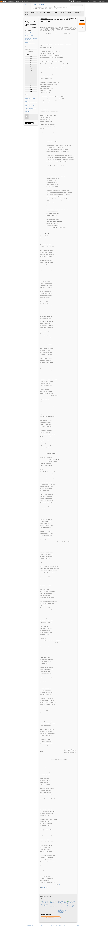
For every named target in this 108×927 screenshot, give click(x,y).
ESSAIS (48, 12)
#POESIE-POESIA (44, 887)
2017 (31, 74)
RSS (26, 118)
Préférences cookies (81, 925)
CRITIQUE (55, 12)
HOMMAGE (27, 42)
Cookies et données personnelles (69, 925)
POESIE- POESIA (34, 12)
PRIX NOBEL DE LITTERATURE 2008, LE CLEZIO (31, 103)
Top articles (43, 925)
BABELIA (26, 101)
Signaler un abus (54, 925)
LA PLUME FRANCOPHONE (30, 98)
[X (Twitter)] (71, 1)
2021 (31, 66)
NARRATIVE (42, 12)
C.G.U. (60, 925)
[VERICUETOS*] (27, 6)
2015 (31, 77)
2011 (31, 85)
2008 (31, 91)
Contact (27, 14)
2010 (31, 87)
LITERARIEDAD (28, 99)
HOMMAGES (61, 12)
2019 (31, 70)
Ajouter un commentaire (50, 917)
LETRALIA (26, 106)
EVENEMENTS (70, 12)
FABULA (26, 96)
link (59, 884)
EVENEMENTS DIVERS (29, 40)
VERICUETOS (30, 925)
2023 (31, 62)
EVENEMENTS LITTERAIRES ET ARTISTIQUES (31, 39)
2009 (31, 89)
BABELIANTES (27, 111)
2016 (31, 76)
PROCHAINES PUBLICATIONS (30, 43)
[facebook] (69, 1)
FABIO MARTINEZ (28, 109)
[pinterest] (73, 1)
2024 (31, 60)
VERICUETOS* (38, 4)
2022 (31, 64)
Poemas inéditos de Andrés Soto (47, 890)
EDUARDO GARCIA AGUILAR (30, 108)
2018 (31, 72)
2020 (31, 68)
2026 (31, 56)
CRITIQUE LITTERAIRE (29, 35)
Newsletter (77, 12)
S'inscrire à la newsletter (45, 896)
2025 (31, 58)
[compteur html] (29, 123)
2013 (31, 81)
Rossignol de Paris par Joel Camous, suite (67, 890)
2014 (31, 79)
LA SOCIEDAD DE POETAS (30, 105)
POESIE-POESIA (28, 32)
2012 (31, 83)
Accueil (26, 12)
